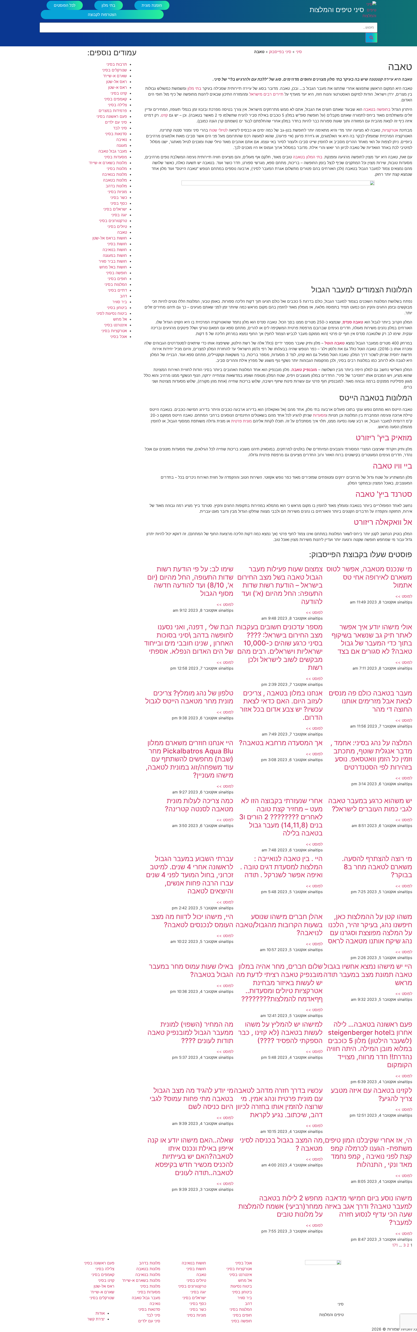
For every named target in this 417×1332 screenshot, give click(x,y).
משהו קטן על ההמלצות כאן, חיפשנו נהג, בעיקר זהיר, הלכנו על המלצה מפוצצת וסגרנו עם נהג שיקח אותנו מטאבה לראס (370, 928)
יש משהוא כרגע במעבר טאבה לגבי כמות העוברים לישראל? (370, 805)
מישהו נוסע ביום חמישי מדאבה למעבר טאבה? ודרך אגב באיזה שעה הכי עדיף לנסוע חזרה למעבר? (368, 1210)
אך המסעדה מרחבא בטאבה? (281, 743)
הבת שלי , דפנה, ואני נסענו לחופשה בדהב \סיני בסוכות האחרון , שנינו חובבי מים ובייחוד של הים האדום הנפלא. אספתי (188, 639)
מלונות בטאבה (115, 180)
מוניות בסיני (117, 191)
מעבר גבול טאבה (112, 151)
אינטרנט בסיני (115, 324)
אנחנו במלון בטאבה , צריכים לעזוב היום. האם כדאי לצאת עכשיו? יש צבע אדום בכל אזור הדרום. (281, 705)
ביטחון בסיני (117, 307)
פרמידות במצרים (113, 110)
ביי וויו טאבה (392, 465)
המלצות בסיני (115, 284)
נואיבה (121, 139)
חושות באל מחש (113, 267)
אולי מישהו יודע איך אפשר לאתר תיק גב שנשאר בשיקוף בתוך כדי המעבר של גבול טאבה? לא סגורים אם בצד (372, 639)
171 (395, 1245)
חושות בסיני (117, 243)
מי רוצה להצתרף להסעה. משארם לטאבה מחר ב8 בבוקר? (377, 867)
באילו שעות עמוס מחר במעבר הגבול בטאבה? (191, 970)
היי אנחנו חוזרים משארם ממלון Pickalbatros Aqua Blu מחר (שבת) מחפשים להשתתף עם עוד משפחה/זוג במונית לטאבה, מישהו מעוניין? (189, 759)
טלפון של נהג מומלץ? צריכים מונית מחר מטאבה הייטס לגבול (189, 697)
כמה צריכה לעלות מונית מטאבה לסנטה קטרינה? (199, 805)
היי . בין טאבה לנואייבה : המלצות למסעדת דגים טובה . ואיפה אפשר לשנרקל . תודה (281, 867)
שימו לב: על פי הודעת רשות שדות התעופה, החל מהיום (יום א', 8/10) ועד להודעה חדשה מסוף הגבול (190, 581)
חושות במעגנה (115, 255)
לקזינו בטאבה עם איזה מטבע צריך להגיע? (371, 1094)
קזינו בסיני (119, 93)
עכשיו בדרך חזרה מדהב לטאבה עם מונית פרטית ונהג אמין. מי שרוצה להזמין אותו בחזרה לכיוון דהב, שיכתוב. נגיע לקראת (278, 1102)
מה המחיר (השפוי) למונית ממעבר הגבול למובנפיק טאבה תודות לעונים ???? (190, 1032)
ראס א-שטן (117, 87)
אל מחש (120, 319)
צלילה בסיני (117, 104)
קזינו (164, 115)
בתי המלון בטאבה (307, 156)
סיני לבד (120, 128)
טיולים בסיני (117, 226)
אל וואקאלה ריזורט (383, 522)
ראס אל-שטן (116, 81)
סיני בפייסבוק (280, 51)
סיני (299, 51)
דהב (123, 296)
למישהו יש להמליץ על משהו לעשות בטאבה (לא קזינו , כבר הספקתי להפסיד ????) (280, 1032)
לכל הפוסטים (64, 5)
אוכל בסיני (118, 336)
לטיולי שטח (218, 130)
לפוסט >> (403, 596)
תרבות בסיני (116, 64)
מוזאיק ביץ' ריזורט (384, 437)
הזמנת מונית (152, 5)
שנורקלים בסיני (114, 70)
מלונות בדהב (116, 185)
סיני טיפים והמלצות (337, 10)
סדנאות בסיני (116, 133)
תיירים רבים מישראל (266, 94)
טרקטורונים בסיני (113, 220)
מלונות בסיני (117, 168)
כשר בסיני (118, 197)
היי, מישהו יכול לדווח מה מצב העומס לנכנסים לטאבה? (192, 920)
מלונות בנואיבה (114, 174)
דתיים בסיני (117, 290)
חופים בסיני (117, 278)
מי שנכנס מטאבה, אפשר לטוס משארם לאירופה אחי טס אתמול (369, 577)
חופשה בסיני (116, 272)
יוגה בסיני (119, 214)
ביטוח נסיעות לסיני (111, 313)
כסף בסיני (118, 203)
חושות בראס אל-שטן (109, 238)
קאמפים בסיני (115, 99)
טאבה (122, 232)
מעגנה (122, 145)
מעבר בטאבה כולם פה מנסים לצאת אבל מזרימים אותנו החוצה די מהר (370, 701)
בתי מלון (108, 5)
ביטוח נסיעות (241, 1286)
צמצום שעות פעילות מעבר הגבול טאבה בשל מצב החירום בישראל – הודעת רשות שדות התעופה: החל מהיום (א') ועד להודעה (280, 585)
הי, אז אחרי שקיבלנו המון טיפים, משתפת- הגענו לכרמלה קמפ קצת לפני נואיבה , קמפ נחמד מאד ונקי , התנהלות (367, 1152)
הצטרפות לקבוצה (102, 14)
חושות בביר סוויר (113, 261)
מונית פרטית (241, 421)
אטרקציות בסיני (114, 330)
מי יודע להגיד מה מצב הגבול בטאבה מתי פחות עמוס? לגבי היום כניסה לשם (191, 1098)
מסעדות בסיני (115, 156)
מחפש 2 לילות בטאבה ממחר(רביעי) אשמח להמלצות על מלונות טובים (280, 1206)
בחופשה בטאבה (376, 109)
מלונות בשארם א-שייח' (108, 162)
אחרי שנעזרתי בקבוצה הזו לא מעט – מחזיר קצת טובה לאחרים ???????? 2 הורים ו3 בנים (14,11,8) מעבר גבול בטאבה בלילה (281, 817)
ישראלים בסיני (115, 209)
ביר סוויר (119, 301)
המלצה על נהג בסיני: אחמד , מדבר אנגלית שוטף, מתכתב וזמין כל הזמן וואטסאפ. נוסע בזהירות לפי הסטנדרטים (371, 755)
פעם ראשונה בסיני (112, 116)
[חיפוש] (371, 38)
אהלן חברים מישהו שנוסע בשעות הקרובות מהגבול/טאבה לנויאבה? (279, 924)
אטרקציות (390, 130)
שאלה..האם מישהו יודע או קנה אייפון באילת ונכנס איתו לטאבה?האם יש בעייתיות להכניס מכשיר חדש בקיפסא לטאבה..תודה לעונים (190, 1156)
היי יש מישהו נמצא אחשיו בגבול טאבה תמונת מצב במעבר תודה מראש (367, 974)
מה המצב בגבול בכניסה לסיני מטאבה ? (281, 1144)
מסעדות (319, 415)
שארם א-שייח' (115, 75)
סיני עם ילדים (116, 122)
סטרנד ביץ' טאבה (383, 494)
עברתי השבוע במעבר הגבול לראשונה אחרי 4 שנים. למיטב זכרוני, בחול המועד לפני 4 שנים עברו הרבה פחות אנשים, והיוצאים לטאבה (189, 875)
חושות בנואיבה (115, 249)
